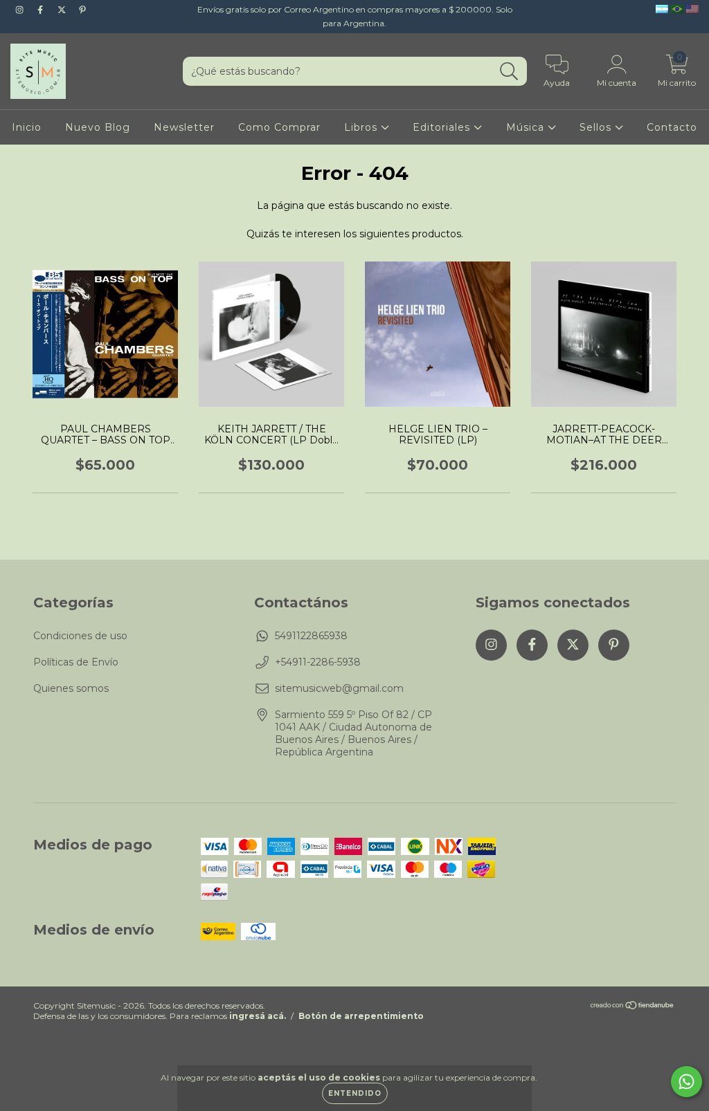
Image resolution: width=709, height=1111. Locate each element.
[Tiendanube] (632, 1007)
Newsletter (184, 127)
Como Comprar (279, 127)
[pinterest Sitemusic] (82, 9)
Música (527, 127)
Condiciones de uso (80, 636)
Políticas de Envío (75, 662)
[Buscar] (509, 71)
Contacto (672, 127)
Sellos (597, 127)
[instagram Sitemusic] (20, 9)
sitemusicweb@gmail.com (339, 688)
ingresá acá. (257, 1016)
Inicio (27, 127)
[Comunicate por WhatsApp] (686, 1081)
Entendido (355, 1093)
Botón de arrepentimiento (361, 1016)
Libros (362, 127)
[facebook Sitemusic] (41, 9)
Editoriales (443, 127)
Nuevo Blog (97, 127)
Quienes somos (71, 688)
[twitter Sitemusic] (63, 9)
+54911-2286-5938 (318, 662)
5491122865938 (311, 636)
